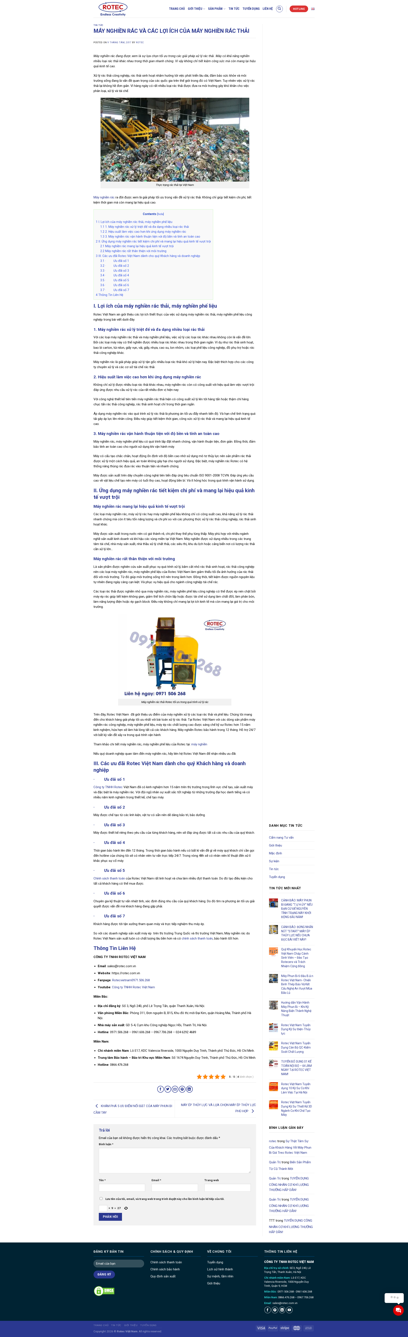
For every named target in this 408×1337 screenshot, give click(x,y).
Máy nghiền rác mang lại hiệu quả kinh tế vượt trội (137, 246)
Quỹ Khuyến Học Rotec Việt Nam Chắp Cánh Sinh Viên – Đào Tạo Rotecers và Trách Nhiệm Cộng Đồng (296, 958)
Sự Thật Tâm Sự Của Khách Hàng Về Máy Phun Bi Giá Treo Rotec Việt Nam (290, 1147)
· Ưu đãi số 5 (114, 280)
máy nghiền (199, 744)
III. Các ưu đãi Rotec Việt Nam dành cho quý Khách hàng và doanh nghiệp (148, 256)
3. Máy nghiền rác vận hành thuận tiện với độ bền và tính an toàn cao (150, 236)
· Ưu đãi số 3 (114, 270)
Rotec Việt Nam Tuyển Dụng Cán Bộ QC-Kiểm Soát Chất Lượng (296, 1047)
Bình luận (106, 1144)
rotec (140, 42)
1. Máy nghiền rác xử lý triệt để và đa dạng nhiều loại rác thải (144, 226)
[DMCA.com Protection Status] (104, 1291)
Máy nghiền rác (104, 197)
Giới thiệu (195, 9)
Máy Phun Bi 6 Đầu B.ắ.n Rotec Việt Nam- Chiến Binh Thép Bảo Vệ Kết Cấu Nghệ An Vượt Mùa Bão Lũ (297, 984)
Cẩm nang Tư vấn (281, 837)
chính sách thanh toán (197, 938)
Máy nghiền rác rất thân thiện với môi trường (133, 251)
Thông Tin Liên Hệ (109, 295)
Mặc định (275, 853)
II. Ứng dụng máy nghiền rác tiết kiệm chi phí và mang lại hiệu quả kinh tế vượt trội (153, 241)
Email (156, 1180)
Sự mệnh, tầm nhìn (220, 1276)
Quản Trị (275, 1162)
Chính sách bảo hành (165, 1269)
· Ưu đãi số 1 (114, 261)
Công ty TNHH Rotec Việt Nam (133, 987)
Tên (102, 1180)
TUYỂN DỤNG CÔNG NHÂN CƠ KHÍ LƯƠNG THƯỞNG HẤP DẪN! (289, 1184)
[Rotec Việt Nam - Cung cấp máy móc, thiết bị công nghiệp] (120, 9)
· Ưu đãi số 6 (114, 285)
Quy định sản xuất (163, 1276)
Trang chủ (177, 9)
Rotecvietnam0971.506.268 (131, 980)
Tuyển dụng (251, 9)
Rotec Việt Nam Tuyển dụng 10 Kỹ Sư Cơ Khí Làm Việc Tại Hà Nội (295, 1088)
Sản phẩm (215, 9)
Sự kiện (274, 861)
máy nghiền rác (187, 377)
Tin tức (233, 9)
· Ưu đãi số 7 (114, 290)
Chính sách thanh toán (109, 878)
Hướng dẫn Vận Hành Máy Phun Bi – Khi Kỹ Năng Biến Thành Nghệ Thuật (296, 1009)
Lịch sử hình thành (220, 1269)
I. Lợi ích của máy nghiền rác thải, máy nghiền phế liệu (134, 222)
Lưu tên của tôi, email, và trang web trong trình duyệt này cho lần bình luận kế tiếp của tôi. (165, 1199)
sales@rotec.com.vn (285, 1303)
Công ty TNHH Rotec (108, 787)
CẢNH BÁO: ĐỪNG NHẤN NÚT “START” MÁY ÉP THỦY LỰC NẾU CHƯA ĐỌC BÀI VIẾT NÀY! (297, 933)
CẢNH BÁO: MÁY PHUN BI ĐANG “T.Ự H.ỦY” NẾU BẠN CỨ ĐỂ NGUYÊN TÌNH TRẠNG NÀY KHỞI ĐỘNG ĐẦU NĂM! (297, 909)
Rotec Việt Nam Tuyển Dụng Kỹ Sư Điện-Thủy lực (296, 1029)
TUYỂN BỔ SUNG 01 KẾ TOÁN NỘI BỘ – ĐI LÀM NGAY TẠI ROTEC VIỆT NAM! (296, 1068)
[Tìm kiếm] (279, 9)
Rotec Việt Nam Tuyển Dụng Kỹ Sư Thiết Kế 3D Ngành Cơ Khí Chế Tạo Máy (296, 1108)
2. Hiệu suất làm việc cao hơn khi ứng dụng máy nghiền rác (143, 231)
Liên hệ (268, 9)
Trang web (211, 1180)
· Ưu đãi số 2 (114, 265)
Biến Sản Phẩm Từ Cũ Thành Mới (290, 1165)
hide (160, 214)
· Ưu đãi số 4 (114, 275)
